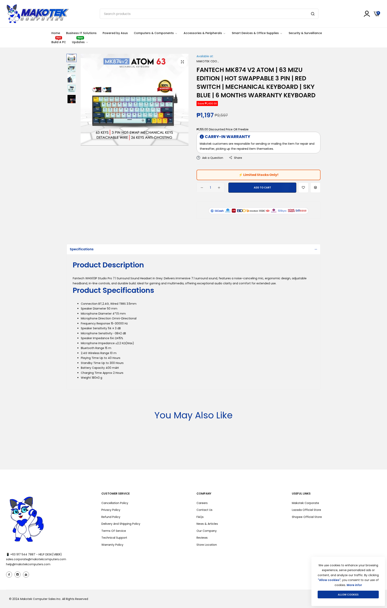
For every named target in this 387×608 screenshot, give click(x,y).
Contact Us (204, 510)
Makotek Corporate (305, 503)
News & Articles (207, 524)
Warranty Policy (112, 545)
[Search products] (312, 14)
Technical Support (114, 538)
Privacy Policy (110, 510)
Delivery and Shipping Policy (120, 524)
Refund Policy (110, 517)
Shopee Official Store (307, 517)
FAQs (200, 517)
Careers (202, 503)
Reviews (202, 538)
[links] (9, 575)
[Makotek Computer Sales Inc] (37, 13)
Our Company (207, 531)
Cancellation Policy (114, 503)
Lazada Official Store (306, 510)
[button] (303, 188)
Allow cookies (348, 594)
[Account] (367, 14)
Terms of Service (113, 531)
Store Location (207, 545)
